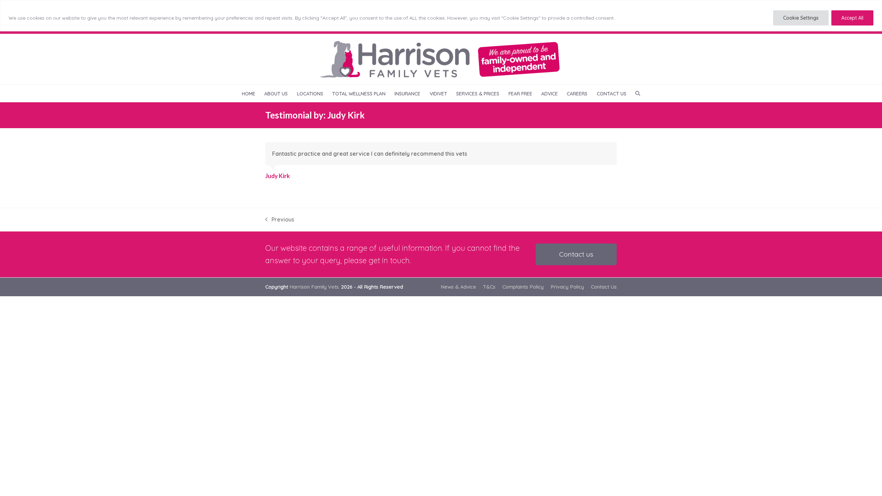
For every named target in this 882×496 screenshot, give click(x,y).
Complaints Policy (523, 286)
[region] (441, 15)
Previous (279, 220)
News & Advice (458, 286)
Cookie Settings (801, 18)
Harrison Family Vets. (314, 286)
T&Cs (489, 286)
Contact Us (604, 286)
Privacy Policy (567, 286)
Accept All (852, 18)
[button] (638, 93)
